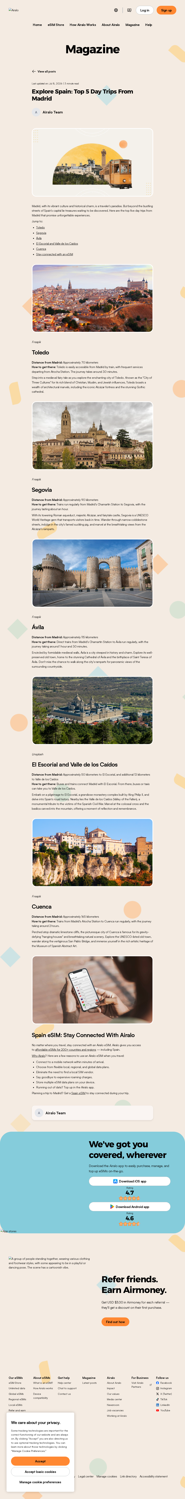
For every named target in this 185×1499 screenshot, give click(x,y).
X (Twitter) (166, 1393)
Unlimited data (17, 1388)
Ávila (39, 238)
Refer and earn (17, 1410)
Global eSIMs (16, 1393)
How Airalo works (43, 1388)
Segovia (41, 233)
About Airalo (111, 25)
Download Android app (132, 1207)
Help (148, 25)
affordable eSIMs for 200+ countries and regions (65, 1049)
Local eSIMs (15, 1404)
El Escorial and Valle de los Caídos (57, 243)
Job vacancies (115, 1410)
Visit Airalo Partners (137, 1384)
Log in (144, 10)
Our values (113, 1393)
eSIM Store (56, 25)
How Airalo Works (83, 25)
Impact (111, 1388)
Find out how (115, 1322)
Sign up (166, 10)
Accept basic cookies (40, 1472)
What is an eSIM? (43, 1382)
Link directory (128, 1476)
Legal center (86, 1476)
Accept (40, 1461)
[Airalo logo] (19, 10)
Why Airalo (38, 1056)
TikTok (163, 1399)
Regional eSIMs (17, 1399)
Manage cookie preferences (40, 1482)
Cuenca (41, 249)
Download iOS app (132, 1181)
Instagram (166, 1388)
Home (37, 25)
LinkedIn (165, 1404)
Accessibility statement (154, 1476)
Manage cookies (106, 1476)
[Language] (116, 10)
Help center (64, 1382)
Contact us (64, 1393)
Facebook (166, 1382)
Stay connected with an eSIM (54, 254)
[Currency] (129, 10)
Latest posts (89, 1382)
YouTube (165, 1410)
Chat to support (67, 1388)
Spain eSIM (78, 1093)
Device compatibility (40, 1395)
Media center (114, 1399)
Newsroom (113, 1404)
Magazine (132, 25)
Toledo (40, 227)
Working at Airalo (117, 1415)
